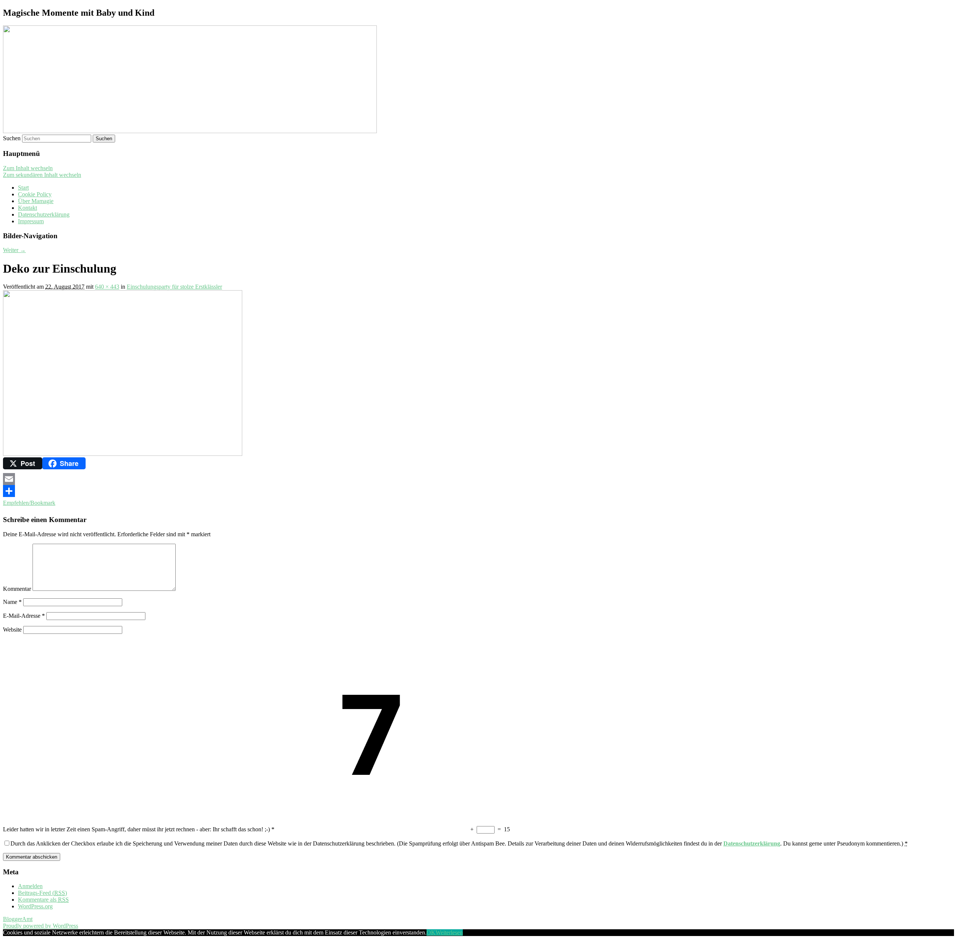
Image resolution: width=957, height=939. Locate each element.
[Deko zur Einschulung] (122, 454)
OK (431, 932)
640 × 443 (107, 286)
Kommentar (17, 589)
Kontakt (27, 208)
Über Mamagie (35, 201)
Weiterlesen (449, 932)
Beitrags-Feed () (42, 893)
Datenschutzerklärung (44, 214)
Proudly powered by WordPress (40, 926)
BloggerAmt (18, 919)
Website (12, 629)
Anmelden (30, 886)
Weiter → (14, 250)
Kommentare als (43, 899)
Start (23, 187)
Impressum (31, 221)
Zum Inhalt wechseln (28, 168)
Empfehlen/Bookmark (29, 503)
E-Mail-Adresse (24, 616)
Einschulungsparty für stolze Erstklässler (174, 286)
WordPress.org (35, 906)
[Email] (478, 479)
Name (12, 602)
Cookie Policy (35, 194)
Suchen (12, 138)
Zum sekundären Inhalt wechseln (42, 175)
